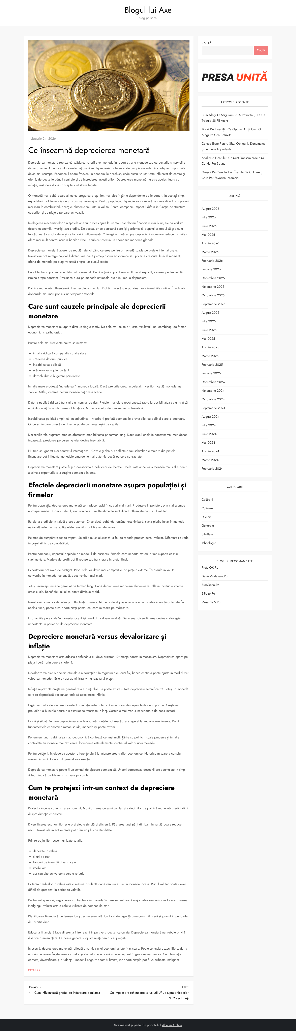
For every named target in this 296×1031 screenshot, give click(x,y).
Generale (208, 525)
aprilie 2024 (210, 451)
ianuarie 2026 (211, 269)
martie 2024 (210, 460)
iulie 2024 (209, 425)
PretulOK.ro (210, 567)
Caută (206, 43)
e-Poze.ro (208, 593)
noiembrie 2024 (213, 390)
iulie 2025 (209, 321)
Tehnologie (209, 543)
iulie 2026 (209, 217)
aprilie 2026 (210, 243)
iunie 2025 (209, 330)
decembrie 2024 (213, 382)
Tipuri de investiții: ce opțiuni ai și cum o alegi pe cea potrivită (231, 132)
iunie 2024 (209, 434)
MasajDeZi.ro (211, 602)
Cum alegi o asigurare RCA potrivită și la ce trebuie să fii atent (233, 118)
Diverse (34, 970)
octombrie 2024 (213, 399)
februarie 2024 (212, 468)
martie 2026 (210, 252)
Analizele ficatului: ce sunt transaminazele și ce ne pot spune (233, 161)
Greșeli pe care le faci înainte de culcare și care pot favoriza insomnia (232, 175)
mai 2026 (208, 234)
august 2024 (210, 416)
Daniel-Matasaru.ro (215, 576)
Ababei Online (172, 1025)
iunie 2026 (209, 226)
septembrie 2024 (213, 408)
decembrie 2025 (213, 278)
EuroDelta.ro (210, 584)
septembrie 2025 (213, 304)
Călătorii (207, 499)
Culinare (207, 508)
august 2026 (210, 208)
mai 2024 (208, 442)
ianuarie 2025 (211, 373)
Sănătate (207, 534)
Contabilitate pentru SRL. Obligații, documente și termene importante (233, 146)
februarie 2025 (212, 364)
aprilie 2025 (210, 347)
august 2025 (210, 312)
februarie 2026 (212, 260)
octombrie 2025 (213, 295)
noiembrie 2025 (213, 286)
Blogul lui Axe (148, 10)
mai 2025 (208, 338)
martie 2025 (210, 356)
